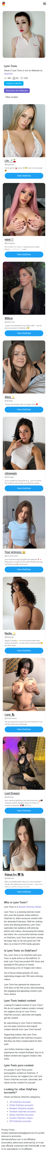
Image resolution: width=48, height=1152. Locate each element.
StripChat (8, 73)
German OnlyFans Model (29, 907)
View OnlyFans (24, 175)
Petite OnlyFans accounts (21, 1105)
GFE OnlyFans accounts (20, 1121)
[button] (44, 3)
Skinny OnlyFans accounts (21, 1115)
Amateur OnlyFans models (21, 1108)
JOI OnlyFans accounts (20, 1102)
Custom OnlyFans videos (21, 1118)
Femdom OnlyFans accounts (22, 1111)
